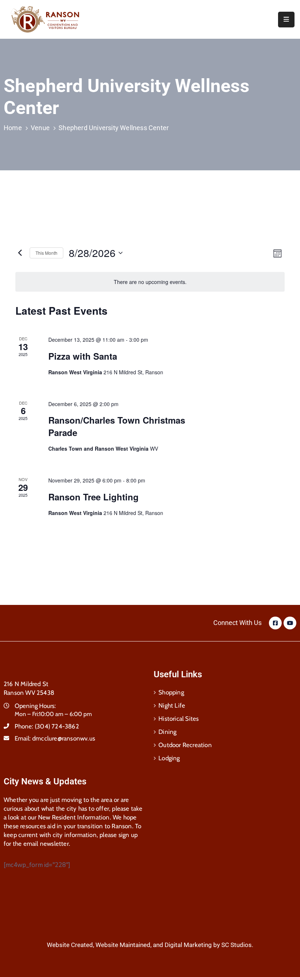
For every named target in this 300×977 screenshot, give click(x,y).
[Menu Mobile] (286, 19)
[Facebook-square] (275, 623)
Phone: (47, 726)
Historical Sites (178, 718)
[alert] (150, 282)
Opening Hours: (35, 705)
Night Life (171, 705)
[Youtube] (290, 623)
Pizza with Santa (86, 356)
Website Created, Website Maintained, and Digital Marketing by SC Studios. (150, 944)
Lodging (169, 758)
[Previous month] (19, 253)
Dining (167, 731)
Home (13, 128)
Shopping (171, 692)
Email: (55, 738)
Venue (40, 128)
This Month (46, 253)
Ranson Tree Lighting (97, 497)
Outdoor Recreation (185, 745)
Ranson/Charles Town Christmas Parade (116, 426)
